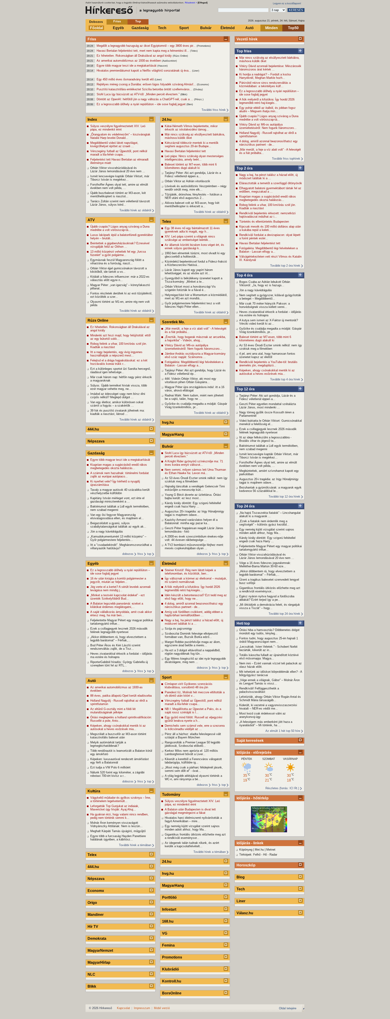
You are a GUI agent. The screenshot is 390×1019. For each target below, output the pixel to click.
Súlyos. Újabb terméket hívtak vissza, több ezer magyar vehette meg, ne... (118, 387)
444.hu (93, 429)
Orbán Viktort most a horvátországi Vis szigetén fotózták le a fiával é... (190, 288)
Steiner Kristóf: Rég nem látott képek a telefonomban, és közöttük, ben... (190, 571)
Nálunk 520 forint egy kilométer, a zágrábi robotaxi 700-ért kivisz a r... (117, 774)
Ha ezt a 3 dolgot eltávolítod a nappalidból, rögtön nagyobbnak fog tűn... (193, 652)
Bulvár (205, 28)
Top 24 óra (246, 506)
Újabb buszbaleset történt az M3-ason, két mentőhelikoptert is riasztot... (118, 194)
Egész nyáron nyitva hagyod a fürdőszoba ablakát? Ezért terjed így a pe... (266, 598)
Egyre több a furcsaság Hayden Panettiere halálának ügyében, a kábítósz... (118, 837)
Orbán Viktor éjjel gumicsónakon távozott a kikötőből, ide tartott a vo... (118, 270)
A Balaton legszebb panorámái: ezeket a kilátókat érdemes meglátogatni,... (116, 605)
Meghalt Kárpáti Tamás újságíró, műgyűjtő (118, 831)
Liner (241, 901)
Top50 (293, 28)
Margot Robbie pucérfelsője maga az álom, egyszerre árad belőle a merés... (193, 643)
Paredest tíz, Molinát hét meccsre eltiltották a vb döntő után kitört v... (195, 694)
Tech (162, 28)
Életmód (228, 28)
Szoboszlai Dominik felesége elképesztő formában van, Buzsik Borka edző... (191, 635)
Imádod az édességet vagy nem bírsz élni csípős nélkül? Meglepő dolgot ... (117, 395)
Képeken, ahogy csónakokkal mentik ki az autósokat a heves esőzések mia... (267, 372)
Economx (96, 891)
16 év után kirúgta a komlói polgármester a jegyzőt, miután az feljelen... (118, 580)
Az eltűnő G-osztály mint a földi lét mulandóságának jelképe (113, 710)
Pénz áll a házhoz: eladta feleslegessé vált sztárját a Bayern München (193, 735)
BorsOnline (171, 993)
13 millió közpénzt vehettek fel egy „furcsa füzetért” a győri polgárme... (118, 253)
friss (140, 554)
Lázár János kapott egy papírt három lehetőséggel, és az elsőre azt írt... (189, 271)
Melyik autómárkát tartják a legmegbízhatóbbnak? (108, 744)
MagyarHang (173, 434)
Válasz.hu (245, 913)
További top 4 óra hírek (285, 379)
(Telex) (194, 50)
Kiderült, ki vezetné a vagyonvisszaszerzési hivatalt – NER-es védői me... (268, 706)
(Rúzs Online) (180, 55)
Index (92, 119)
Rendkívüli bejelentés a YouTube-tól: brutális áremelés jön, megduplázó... (268, 363)
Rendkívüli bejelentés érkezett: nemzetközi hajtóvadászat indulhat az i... (267, 215)
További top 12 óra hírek (284, 496)
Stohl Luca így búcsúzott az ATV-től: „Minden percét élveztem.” (138, 94)
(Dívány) (198, 89)
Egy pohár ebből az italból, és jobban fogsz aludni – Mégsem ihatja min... (267, 109)
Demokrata (97, 938)
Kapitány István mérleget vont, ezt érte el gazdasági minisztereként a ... (117, 499)
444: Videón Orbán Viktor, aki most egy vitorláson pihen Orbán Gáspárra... (190, 380)
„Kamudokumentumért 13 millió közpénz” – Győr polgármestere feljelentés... (118, 538)
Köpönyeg (245, 849)
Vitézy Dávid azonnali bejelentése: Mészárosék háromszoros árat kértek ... (270, 67)
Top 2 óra (245, 168)
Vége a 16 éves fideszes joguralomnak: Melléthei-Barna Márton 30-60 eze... (265, 564)
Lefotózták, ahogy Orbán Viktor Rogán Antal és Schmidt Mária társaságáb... (270, 698)
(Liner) (195, 70)
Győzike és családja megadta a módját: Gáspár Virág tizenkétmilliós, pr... (270, 330)
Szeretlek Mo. (173, 322)
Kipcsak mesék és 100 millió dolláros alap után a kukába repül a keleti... (270, 228)
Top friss (244, 51)
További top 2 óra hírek (285, 265)
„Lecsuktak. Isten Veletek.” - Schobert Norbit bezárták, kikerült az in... (268, 648)
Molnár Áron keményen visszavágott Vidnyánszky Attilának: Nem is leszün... (116, 824)
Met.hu (259, 849)
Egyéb (118, 28)
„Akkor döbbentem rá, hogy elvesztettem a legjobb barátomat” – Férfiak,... (267, 573)
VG (164, 933)
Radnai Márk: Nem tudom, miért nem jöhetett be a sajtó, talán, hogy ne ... (194, 397)
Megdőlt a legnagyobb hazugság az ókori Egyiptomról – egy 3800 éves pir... (147, 45)
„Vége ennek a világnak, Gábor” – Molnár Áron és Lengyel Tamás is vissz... (269, 681)
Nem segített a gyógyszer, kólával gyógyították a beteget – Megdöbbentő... (270, 296)
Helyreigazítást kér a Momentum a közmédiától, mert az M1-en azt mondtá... (196, 296)
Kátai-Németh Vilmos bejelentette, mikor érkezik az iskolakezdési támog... (191, 127)
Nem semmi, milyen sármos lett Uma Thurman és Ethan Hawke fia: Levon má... (195, 471)
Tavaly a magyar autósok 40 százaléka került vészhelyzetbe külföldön (120, 491)
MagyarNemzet (100, 950)
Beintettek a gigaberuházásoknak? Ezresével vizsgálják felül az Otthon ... (119, 245)
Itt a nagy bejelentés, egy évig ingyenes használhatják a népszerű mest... (116, 353)
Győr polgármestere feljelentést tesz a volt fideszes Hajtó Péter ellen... (192, 305)
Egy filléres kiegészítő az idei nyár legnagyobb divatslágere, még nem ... (195, 660)
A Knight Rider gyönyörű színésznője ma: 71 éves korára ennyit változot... (194, 463)
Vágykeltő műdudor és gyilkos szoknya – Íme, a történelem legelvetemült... (120, 799)
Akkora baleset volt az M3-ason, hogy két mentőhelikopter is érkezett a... (192, 204)
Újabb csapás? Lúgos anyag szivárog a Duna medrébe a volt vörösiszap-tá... (268, 117)
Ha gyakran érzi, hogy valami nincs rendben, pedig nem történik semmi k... (119, 816)
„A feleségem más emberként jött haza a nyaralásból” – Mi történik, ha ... (265, 723)
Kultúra (94, 791)
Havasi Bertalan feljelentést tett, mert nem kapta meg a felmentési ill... (143, 50)
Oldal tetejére (287, 1008)
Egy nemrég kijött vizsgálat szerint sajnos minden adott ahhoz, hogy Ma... (266, 531)
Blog (241, 877)
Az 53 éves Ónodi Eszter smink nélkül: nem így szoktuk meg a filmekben (270, 347)
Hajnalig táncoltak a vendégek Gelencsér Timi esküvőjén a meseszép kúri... (195, 488)
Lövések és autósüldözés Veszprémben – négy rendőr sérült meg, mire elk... (196, 187)
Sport (184, 28)
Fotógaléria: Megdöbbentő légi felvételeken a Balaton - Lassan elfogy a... (268, 250)
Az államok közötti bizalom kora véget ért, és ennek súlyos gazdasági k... (194, 246)
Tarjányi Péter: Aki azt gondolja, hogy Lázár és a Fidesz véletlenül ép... (195, 372)
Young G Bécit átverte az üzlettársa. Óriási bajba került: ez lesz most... (193, 496)
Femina (168, 945)
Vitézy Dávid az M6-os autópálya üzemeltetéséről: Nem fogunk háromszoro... (268, 126)
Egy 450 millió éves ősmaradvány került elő (126, 79)
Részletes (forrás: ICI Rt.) (282, 788)
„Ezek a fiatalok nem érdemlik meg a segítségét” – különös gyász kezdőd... (264, 522)
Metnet (270, 849)
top (149, 554)
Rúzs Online (98, 320)
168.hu (168, 921)
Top (138, 21)
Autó (249, 28)
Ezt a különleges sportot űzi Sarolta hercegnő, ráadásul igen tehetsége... (120, 370)
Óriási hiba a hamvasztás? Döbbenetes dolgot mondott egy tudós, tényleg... (269, 631)
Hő (265, 854)
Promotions (172, 957)
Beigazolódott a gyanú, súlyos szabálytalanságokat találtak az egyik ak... (118, 524)
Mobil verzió (162, 1008)
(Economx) (203, 84)
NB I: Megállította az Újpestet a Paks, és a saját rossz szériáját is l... (193, 710)
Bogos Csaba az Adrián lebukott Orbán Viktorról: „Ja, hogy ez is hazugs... (264, 283)
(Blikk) (183, 94)
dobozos (127, 554)
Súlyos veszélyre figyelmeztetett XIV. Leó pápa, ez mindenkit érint (117, 127)
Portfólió (169, 897)
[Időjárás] (269, 831)
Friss (117, 21)
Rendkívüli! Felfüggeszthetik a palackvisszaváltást (259, 690)
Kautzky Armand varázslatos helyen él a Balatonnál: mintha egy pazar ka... (191, 521)
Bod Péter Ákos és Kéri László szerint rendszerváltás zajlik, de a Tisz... (115, 647)
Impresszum (142, 1008)
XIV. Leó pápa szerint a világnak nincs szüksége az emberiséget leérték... (190, 238)
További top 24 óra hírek (284, 613)
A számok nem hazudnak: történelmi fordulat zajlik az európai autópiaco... (119, 474)
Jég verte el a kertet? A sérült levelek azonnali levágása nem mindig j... (120, 588)
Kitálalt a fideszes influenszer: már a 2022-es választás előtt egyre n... (119, 278)
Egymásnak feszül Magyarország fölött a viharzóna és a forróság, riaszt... (117, 261)
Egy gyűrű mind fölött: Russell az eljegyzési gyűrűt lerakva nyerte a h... (193, 719)
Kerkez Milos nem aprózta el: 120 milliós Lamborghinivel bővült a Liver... (191, 752)
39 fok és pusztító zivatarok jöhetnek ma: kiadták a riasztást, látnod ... (117, 412)
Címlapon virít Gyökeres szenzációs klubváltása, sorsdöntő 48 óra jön (188, 685)
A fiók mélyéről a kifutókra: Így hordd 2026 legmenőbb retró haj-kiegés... (267, 101)
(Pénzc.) (199, 99)
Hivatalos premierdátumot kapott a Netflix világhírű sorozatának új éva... (144, 70)
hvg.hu (168, 422)
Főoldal (96, 28)
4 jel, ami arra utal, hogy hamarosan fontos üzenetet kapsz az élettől (267, 355)
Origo (92, 903)
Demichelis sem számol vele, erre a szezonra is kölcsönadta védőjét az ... (195, 727)
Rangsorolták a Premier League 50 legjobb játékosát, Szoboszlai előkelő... (192, 744)
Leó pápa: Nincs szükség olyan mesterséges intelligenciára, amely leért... (194, 157)
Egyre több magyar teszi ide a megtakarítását (127, 65)
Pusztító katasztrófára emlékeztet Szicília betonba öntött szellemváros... (145, 89)
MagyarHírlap (99, 962)
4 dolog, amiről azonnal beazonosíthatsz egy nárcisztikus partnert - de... (268, 143)
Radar (273, 854)
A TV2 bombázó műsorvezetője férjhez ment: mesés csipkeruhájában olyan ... (194, 546)
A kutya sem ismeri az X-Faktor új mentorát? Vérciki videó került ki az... (268, 322)
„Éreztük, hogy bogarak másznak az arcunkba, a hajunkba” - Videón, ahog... (195, 338)
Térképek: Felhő (249, 854)
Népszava (96, 441)
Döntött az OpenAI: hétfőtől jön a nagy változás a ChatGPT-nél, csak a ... (145, 99)
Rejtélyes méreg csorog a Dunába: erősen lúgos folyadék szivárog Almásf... (147, 84)
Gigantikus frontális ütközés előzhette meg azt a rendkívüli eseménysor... (269, 589)
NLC (91, 974)
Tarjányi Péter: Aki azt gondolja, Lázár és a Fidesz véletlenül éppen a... (267, 397)
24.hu (167, 119)
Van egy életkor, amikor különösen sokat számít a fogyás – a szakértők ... (116, 403)
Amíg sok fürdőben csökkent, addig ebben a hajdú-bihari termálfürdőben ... (194, 613)
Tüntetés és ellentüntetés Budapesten (264, 221)
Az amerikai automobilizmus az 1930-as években (129, 60)
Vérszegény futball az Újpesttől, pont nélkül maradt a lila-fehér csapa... (118, 152)
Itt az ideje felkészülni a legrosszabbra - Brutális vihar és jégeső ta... (265, 439)
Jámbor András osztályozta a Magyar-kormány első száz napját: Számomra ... (195, 355)
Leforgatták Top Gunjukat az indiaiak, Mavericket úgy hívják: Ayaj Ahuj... (114, 807)
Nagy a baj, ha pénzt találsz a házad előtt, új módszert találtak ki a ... (268, 176)
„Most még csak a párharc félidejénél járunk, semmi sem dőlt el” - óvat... (194, 769)
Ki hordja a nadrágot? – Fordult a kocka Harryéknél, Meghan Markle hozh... (265, 76)
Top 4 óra (245, 275)
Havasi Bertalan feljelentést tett (259, 243)
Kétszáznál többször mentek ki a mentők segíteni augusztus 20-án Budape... (191, 144)
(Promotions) (204, 45)
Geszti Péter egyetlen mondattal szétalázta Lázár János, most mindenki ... (267, 405)
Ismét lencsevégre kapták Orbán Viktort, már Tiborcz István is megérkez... (268, 455)
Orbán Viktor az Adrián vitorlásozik (187, 181)
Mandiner (96, 915)
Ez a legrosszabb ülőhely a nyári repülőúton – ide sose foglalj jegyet (141, 104)
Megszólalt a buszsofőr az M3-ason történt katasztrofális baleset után (118, 735)
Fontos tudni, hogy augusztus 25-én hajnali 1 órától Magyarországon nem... (268, 640)
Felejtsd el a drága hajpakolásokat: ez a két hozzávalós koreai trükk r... (118, 362)
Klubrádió (170, 969)
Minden (271, 28)
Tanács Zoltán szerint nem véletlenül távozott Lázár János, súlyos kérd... (120, 203)
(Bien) (189, 104)
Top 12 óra (246, 389)
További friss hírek (214, 110)
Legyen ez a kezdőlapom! (287, 3)
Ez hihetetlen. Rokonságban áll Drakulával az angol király (135, 55)
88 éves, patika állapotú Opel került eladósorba (121, 695)
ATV (91, 220)
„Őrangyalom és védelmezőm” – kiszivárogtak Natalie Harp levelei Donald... (120, 136)
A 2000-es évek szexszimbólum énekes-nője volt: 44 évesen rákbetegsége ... (194, 538)
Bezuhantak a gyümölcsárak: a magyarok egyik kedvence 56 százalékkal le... (270, 489)
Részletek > (191, 2)
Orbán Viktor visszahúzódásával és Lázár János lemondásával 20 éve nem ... (266, 556)
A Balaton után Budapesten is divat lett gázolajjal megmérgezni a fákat (190, 811)
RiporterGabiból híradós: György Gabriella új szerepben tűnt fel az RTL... (119, 663)
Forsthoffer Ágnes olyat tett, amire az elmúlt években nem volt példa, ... (268, 464)
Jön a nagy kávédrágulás (255, 290)
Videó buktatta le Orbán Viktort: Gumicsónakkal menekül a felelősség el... (270, 422)
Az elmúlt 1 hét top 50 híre (282, 731)
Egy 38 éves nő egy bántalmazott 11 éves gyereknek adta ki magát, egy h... (192, 229)
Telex (92, 855)
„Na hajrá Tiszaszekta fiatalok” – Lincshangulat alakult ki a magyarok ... (270, 514)
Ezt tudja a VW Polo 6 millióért (110, 767)
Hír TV (93, 926)
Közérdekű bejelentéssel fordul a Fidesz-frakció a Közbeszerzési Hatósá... (196, 263)
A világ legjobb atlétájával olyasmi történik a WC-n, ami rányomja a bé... (193, 777)
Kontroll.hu (171, 981)
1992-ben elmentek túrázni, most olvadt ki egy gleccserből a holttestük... (195, 254)
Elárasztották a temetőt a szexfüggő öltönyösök (270, 183)
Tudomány (171, 794)
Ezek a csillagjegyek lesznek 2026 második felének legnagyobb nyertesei (268, 430)
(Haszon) (162, 65)
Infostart (169, 909)
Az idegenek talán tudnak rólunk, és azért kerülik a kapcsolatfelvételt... (192, 844)
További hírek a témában (135, 845)
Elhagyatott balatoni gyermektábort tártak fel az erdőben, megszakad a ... (270, 189)
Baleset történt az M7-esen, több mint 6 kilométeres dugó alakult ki (265, 338)
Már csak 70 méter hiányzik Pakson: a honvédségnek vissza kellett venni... (264, 305)
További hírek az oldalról (135, 210)
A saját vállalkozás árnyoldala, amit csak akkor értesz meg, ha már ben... (121, 613)
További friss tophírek (286, 158)
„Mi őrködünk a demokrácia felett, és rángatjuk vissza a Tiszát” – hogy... (269, 606)
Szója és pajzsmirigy (178, 628)
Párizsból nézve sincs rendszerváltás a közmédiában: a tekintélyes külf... (265, 84)
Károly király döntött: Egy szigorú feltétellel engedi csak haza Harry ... (267, 539)
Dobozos (96, 21)
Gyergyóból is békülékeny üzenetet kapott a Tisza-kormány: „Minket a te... (193, 280)
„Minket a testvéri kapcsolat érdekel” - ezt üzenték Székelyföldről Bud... (117, 596)
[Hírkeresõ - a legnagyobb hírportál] (133, 10)
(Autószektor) (169, 60)
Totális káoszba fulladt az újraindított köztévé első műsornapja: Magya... (269, 656)
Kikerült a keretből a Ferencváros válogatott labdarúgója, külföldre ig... (193, 760)
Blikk (92, 986)
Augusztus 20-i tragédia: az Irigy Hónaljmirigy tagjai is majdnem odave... (269, 480)
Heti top (243, 623)
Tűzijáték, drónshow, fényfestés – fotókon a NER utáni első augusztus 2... (193, 196)
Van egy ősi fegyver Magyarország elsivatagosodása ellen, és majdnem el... (117, 516)
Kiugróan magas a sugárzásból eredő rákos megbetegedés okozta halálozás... (267, 198)
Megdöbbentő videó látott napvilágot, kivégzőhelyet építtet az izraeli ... (114, 144)
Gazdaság (140, 28)
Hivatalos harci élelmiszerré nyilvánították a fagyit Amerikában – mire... (193, 819)
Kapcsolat (123, 1008)
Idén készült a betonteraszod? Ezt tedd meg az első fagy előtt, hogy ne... (196, 596)
